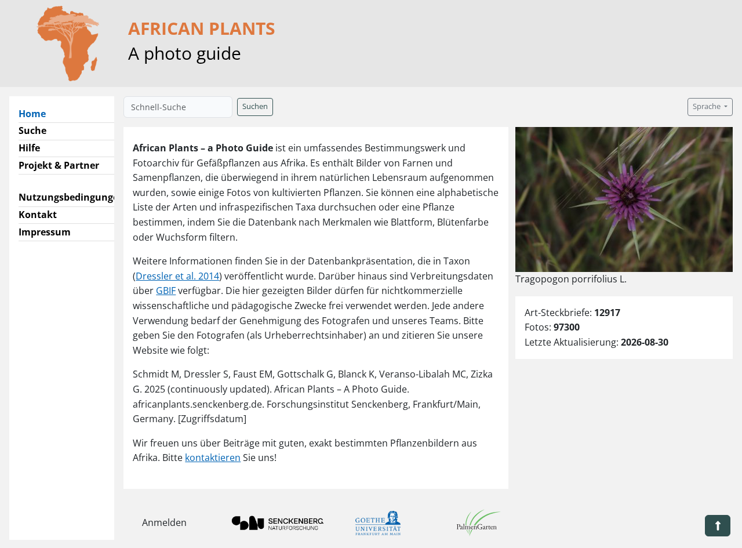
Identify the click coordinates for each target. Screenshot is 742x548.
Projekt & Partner (59, 165)
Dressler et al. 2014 (177, 276)
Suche (32, 130)
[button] (717, 525)
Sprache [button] (707, 106)
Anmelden (164, 522)
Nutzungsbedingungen (72, 197)
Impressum (45, 232)
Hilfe (29, 147)
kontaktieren (213, 457)
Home (37, 113)
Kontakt (38, 214)
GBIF (166, 290)
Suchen (255, 106)
